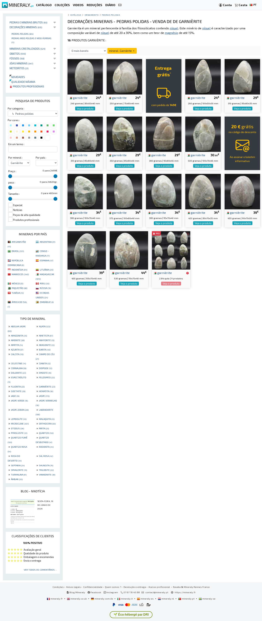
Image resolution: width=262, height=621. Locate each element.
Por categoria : (16, 108)
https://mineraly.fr (185, 592)
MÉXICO (17, 283)
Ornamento (92, 15)
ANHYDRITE (46, 340)
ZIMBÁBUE (47, 302)
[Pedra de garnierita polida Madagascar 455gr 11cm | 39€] (87, 250)
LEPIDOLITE (18, 419)
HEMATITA (46, 391)
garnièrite (79, 98)
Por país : (41, 157)
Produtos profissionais (28, 86)
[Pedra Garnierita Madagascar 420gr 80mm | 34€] (203, 191)
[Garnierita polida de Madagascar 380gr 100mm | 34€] (85, 191)
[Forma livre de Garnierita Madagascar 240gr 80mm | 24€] (85, 76)
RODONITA (46, 446)
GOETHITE (18, 391)
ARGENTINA (47, 241)
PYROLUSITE (19, 433)
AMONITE (18, 340)
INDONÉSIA (19, 269)
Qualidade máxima (22, 81)
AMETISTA (46, 335)
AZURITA (17, 349)
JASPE (44, 396)
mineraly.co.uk (78, 598)
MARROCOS (20, 274)
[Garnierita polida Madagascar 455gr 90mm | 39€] (242, 191)
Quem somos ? (113, 587)
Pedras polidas (22, 33)
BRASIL (18, 251)
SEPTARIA (18, 465)
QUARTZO (46, 433)
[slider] (10, 176)
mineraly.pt (188, 598)
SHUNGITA (46, 465)
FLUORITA (18, 386)
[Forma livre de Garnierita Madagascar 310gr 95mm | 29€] (242, 76)
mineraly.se (208, 598)
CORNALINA (18, 368)
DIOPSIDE (45, 368)
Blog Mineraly (77, 592)
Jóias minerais (21, 63)
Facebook (95, 592)
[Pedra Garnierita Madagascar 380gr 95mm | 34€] (163, 191)
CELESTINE (18, 363)
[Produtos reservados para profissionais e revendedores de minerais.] (187, 273)
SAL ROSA (46, 456)
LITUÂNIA (46, 269)
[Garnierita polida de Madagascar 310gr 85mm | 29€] (85, 134)
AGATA (44, 326)
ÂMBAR (17, 479)
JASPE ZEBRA (20, 409)
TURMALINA (18, 474)
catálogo (75, 15)
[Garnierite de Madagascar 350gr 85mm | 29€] (124, 134)
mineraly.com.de (104, 598)
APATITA (17, 345)
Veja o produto (85, 108)
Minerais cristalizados (27, 48)
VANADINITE (47, 474)
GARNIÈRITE (47, 386)
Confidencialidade (92, 587)
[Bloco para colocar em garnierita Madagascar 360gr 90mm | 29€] (163, 134)
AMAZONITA (19, 335)
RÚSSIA (45, 288)
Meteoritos (19, 68)
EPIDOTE (45, 372)
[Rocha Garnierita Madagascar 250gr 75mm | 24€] (124, 76)
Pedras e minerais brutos (28, 22)
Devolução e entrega (135, 587)
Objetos (18, 53)
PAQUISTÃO (19, 288)
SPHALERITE (19, 470)
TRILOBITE (46, 470)
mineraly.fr (56, 598)
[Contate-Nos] (120, 5)
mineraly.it (126, 598)
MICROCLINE (20, 423)
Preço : (12, 171)
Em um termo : (16, 144)
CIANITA (44, 363)
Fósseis (17, 58)
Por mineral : (15, 157)
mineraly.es (147, 598)
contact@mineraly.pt (156, 592)
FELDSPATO (47, 377)
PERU (44, 283)
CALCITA (17, 354)
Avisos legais (73, 587)
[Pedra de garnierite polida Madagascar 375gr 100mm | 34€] (124, 191)
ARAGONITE (46, 345)
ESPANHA (46, 260)
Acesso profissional (159, 587)
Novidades (17, 77)
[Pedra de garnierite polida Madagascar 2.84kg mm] (171, 250)
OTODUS (17, 428)
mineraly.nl (168, 598)
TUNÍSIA (18, 292)
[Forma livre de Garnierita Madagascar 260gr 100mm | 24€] (203, 76)
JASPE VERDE (19, 400)
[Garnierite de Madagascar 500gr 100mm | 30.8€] (203, 134)
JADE (15, 396)
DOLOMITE (18, 372)
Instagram (112, 592)
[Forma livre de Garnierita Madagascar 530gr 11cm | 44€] (129, 250)
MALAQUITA (46, 419)
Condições (58, 587)
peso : (11, 182)
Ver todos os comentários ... (40, 569)
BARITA (44, 349)
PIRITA (44, 428)
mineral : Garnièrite (120, 50)
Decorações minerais (26, 27)
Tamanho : (14, 193)
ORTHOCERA (47, 423)
